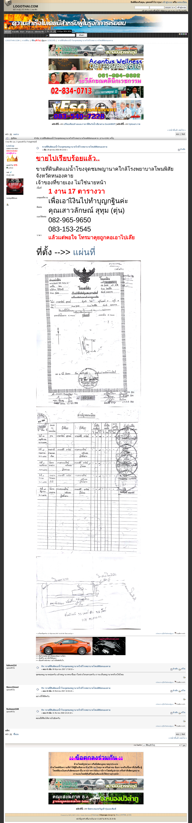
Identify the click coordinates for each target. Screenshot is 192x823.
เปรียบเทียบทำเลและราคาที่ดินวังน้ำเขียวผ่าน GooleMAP (89, 124)
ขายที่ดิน (25, 40)
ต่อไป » (182, 130)
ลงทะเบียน (182, 2)
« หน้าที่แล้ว (172, 130)
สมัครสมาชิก (39, 32)
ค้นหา (22, 32)
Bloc (117, 815)
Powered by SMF (66, 815)
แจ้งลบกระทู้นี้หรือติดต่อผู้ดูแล (164, 633)
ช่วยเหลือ (15, 32)
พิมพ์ (183, 134)
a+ (48, 31)
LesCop (51, 40)
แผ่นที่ (84, 252)
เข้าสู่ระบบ (167, 2)
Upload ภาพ (134, 124)
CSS (129, 815)
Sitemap (95, 815)
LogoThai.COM (12, 40)
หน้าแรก (8, 32)
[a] (55, 31)
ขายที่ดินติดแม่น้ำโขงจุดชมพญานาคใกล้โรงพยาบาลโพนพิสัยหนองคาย (85, 40)
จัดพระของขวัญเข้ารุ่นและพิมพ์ (102, 809)
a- (51, 31)
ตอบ (177, 134)
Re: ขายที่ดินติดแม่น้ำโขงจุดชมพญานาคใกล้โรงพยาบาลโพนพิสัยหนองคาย (75, 666)
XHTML (123, 815)
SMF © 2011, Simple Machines (81, 815)
